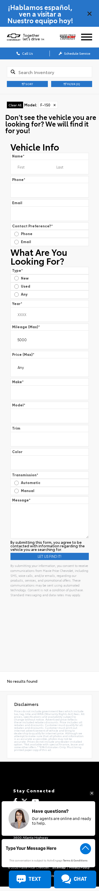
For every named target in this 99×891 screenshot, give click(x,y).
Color (17, 452)
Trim (16, 428)
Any (24, 294)
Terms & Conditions (75, 861)
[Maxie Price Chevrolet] (69, 37)
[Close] (89, 13)
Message (21, 500)
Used (25, 286)
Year (17, 303)
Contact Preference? (32, 226)
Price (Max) (23, 354)
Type (17, 270)
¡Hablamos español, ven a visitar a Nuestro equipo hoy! (40, 13)
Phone (18, 179)
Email (17, 203)
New (25, 278)
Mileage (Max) (26, 327)
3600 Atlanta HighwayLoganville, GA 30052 (30, 839)
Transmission (25, 475)
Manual (27, 490)
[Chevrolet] (14, 37)
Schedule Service (76, 53)
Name (18, 156)
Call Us (27, 53)
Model (18, 405)
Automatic (30, 482)
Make (18, 382)
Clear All (15, 104)
